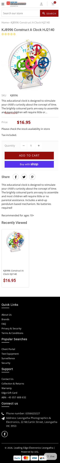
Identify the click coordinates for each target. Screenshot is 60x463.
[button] (9, 34)
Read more (11, 113)
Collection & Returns (13, 383)
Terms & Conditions (12, 333)
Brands (5, 319)
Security (6, 362)
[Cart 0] (52, 4)
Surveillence (8, 358)
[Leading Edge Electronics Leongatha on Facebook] (4, 434)
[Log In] (41, 4)
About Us (7, 314)
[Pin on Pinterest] (32, 177)
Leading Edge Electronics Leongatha (33, 447)
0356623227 (33, 413)
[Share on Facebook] (16, 177)
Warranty (7, 388)
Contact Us (7, 378)
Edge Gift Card (9, 392)
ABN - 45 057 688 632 (14, 397)
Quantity (10, 145)
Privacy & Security (12, 328)
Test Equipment (10, 353)
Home (5, 22)
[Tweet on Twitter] (24, 177)
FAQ (4, 323)
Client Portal (8, 349)
